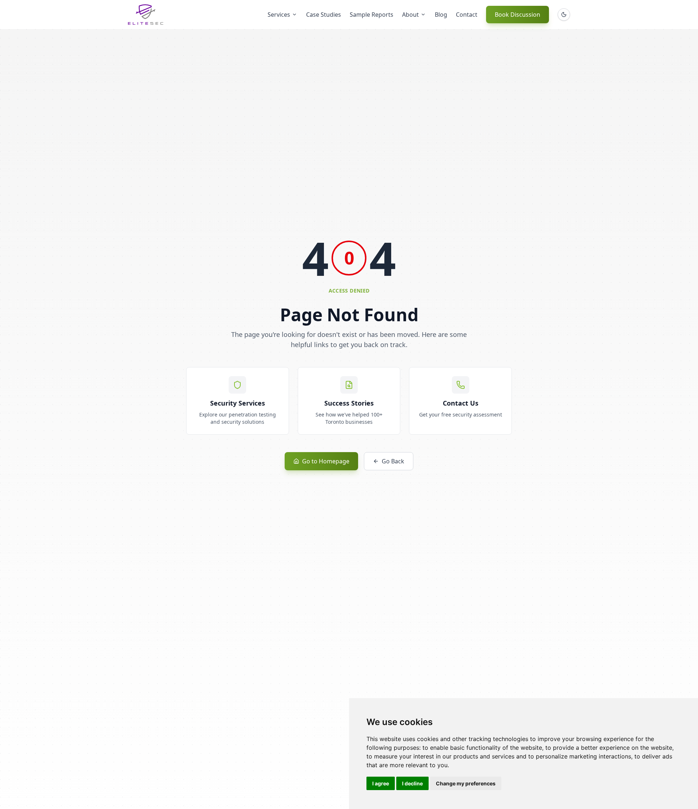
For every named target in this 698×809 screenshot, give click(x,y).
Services (279, 15)
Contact (466, 15)
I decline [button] (412, 783)
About (410, 15)
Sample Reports (371, 15)
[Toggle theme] (564, 14)
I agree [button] (380, 783)
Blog (441, 15)
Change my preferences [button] (466, 783)
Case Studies (323, 15)
